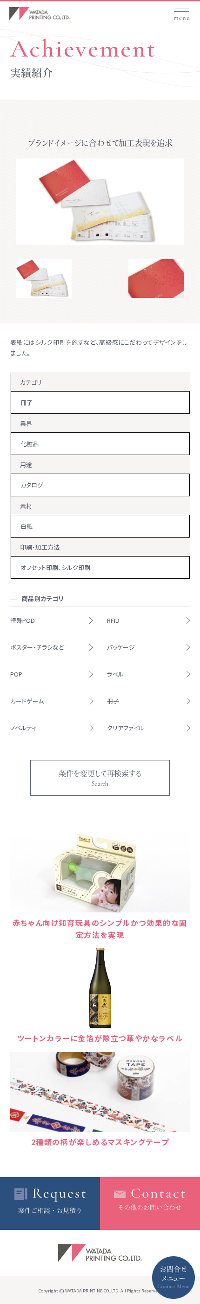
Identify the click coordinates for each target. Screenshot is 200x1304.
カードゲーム (27, 700)
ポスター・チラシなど (37, 647)
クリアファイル (125, 727)
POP (16, 674)
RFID (113, 620)
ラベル (115, 674)
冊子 (113, 700)
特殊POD (22, 620)
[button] (181, 10)
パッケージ (121, 647)
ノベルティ (23, 727)
